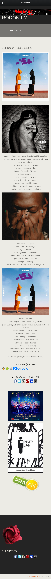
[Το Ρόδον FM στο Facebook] (15, 381)
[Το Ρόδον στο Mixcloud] (35, 381)
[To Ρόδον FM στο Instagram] (23, 381)
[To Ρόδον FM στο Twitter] (19, 381)
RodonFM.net (34, 577)
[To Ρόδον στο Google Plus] (27, 381)
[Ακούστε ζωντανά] (7, 368)
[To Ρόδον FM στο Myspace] (31, 381)
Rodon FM (15, 17)
